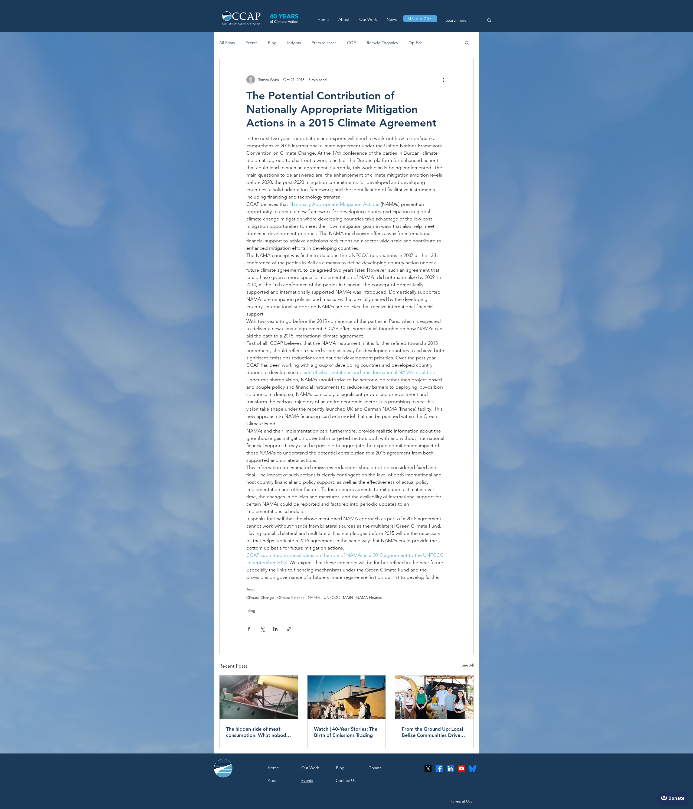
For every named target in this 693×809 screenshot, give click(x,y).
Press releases (324, 42)
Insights (294, 42)
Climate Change (260, 597)
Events (251, 42)
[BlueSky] (472, 768)
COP (351, 42)
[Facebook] (439, 768)
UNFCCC (332, 597)
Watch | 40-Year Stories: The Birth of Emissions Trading (345, 732)
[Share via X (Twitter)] (262, 629)
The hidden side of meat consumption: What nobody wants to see (257, 732)
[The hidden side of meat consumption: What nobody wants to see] (259, 697)
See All (468, 665)
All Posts (227, 42)
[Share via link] (288, 629)
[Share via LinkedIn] (275, 629)
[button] (466, 42)
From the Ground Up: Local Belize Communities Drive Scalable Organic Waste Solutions (432, 732)
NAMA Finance (369, 597)
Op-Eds (415, 42)
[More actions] (443, 79)
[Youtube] (461, 768)
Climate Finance (291, 597)
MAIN (348, 597)
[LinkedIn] (450, 768)
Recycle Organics (382, 42)
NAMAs (314, 597)
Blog (272, 42)
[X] (428, 768)
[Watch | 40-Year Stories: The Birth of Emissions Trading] (347, 697)
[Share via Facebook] (248, 629)
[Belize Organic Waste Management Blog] (434, 697)
